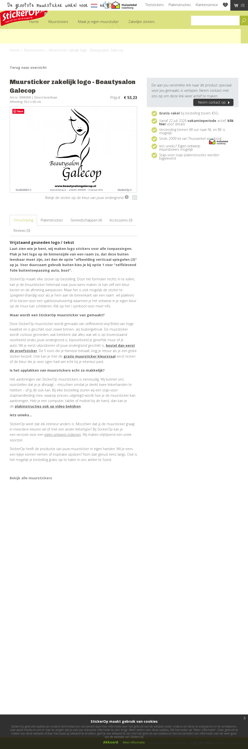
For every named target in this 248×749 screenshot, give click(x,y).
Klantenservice (207, 4)
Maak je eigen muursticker (98, 21)
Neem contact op (212, 102)
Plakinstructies (180, 4)
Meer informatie (134, 742)
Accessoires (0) (120, 220)
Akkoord (110, 742)
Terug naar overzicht (28, 67)
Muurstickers (58, 21)
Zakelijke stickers (141, 21)
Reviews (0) (22, 230)
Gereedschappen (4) (86, 220)
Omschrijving (23, 220)
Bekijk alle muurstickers (31, 478)
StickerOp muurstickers (23, 14)
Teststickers (154, 4)
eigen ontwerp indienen (62, 434)
